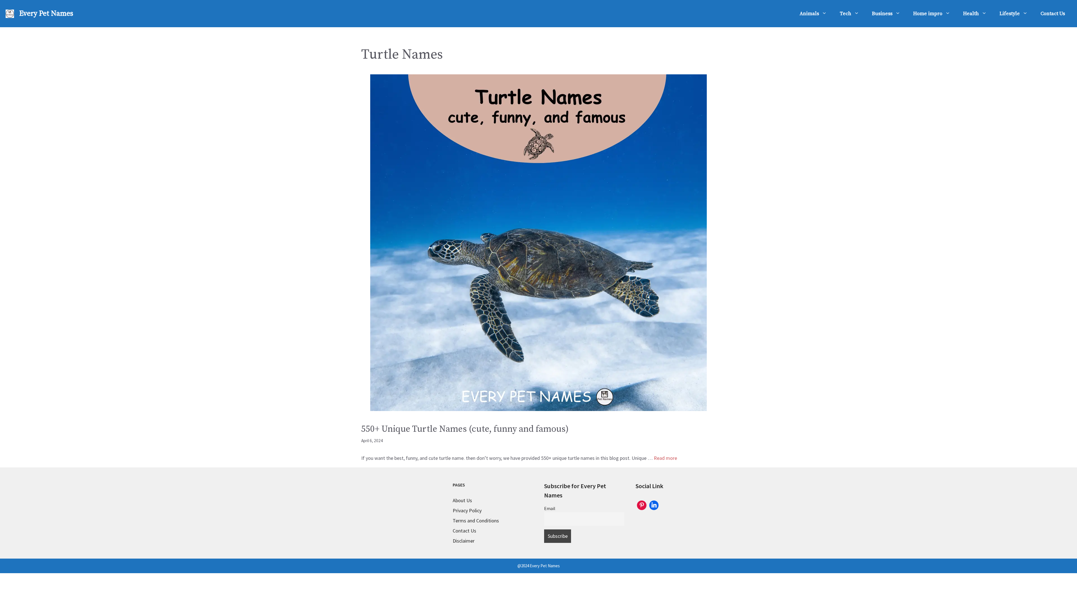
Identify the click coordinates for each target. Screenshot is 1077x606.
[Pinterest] (642, 504)
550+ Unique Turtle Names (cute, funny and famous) (465, 429)
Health (971, 13)
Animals (809, 13)
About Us (462, 500)
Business (882, 13)
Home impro (927, 13)
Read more (665, 458)
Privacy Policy (467, 510)
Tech (845, 13)
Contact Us (1053, 13)
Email (549, 508)
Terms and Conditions (476, 520)
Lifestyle (1010, 13)
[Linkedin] (654, 504)
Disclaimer (464, 541)
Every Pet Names (46, 13)
